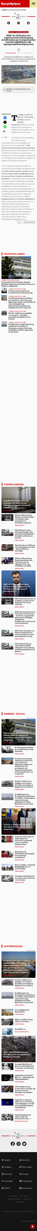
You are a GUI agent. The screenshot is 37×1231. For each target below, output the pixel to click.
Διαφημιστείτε (19, 1202)
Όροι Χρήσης (24, 1196)
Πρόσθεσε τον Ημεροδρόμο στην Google (18, 90)
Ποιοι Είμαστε (13, 1196)
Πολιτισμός (27, 1167)
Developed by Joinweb (28, 1221)
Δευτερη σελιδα (13, 946)
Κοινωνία (26, 1160)
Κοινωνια (25, 32)
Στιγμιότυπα (27, 1181)
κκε (19, 222)
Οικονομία (8, 1181)
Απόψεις (7, 1167)
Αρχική (7, 1160)
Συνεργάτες (27, 1188)
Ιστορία (25, 1174)
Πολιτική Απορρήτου (14, 1199)
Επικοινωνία (27, 1199)
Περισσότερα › (31, 718)
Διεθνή (7, 1188)
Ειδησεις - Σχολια (14, 32)
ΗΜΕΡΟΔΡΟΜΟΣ (11, 53)
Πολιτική (8, 1174)
